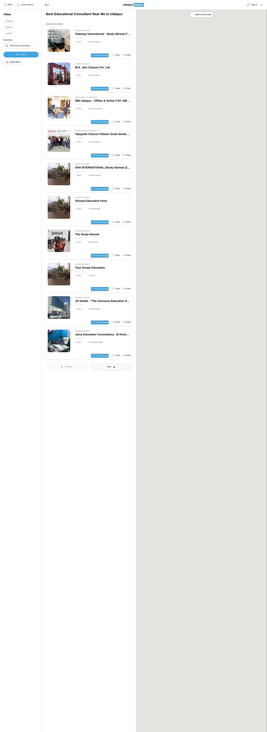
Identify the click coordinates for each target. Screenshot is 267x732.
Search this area (203, 15)
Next (109, 367)
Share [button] (128, 55)
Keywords (7, 40)
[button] (261, 5)
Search (23, 54)
